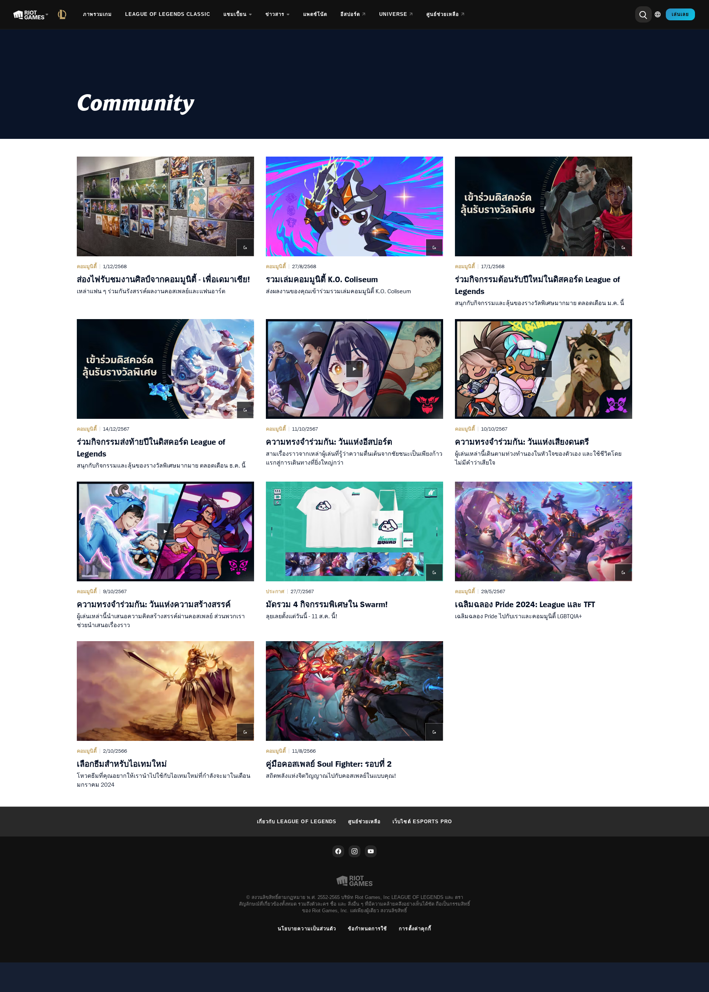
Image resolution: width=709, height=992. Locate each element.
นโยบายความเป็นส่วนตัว (307, 928)
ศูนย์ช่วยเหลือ (364, 821)
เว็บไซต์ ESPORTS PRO (422, 821)
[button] (165, 232)
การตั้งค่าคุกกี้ (415, 928)
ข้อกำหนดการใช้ (367, 928)
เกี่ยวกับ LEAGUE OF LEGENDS (296, 821)
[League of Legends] (63, 14)
